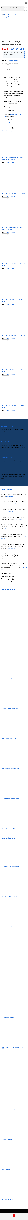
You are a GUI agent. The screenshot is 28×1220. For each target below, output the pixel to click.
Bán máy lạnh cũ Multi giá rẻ (8, 617)
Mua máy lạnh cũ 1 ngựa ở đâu (8, 648)
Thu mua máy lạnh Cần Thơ (8, 1017)
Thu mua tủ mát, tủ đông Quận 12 (9, 828)
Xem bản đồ (10, 496)
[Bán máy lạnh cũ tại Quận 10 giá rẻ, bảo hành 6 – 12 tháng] (14, 1033)
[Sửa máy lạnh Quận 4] (14, 943)
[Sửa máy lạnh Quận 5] (14, 1155)
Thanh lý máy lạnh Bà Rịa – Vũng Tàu (10, 896)
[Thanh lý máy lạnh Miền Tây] (14, 1125)
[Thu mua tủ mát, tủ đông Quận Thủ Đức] (14, 784)
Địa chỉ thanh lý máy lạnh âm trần (9, 738)
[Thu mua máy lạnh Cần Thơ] (14, 1003)
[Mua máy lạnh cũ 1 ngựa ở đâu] (14, 634)
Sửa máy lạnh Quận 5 (6, 1169)
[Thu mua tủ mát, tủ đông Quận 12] (14, 815)
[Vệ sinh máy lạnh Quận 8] (14, 973)
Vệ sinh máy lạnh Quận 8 (7, 987)
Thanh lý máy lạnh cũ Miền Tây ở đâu (10, 708)
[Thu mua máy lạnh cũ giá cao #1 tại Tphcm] (14, 852)
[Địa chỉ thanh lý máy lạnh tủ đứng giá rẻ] (14, 754)
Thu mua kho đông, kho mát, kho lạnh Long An (12, 1078)
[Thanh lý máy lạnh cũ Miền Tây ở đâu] (14, 694)
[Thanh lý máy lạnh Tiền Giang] (14, 913)
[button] (2, 3)
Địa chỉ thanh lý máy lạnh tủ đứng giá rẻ (10, 768)
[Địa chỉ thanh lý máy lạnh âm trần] (14, 724)
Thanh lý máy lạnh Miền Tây (8, 1139)
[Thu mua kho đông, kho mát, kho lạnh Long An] (14, 1065)
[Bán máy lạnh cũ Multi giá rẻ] (14, 604)
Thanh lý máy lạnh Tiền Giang (8, 926)
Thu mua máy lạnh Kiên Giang (8, 1109)
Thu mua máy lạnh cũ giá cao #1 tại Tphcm (11, 866)
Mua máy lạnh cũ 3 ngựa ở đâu (8, 678)
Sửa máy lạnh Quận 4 (6, 957)
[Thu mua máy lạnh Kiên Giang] (14, 1095)
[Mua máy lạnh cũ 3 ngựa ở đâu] (14, 664)
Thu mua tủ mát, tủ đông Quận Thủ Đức (10, 798)
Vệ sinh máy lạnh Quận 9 (7, 1199)
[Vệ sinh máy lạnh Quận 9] (14, 1185)
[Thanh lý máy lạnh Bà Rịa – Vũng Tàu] (14, 883)
